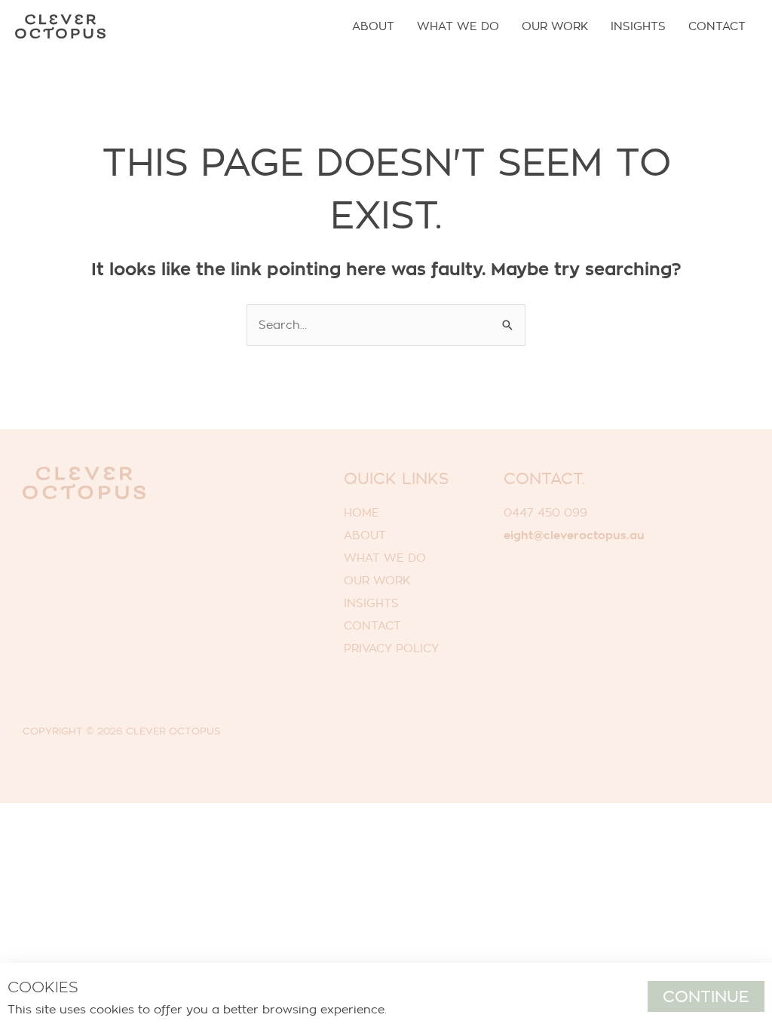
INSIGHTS (371, 603)
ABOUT (365, 535)
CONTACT (372, 625)
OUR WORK (377, 580)
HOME (361, 512)
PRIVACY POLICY (391, 648)
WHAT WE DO (385, 557)
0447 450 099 (545, 512)
